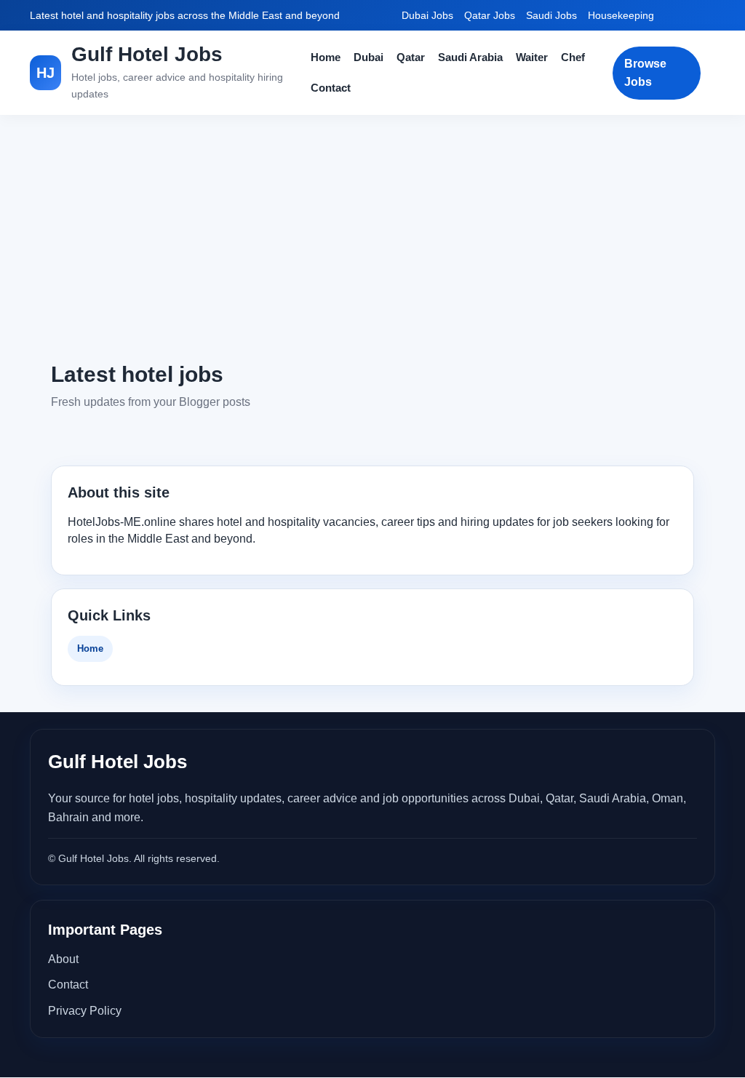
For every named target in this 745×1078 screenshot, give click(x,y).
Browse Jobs (645, 73)
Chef (573, 57)
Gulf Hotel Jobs (147, 54)
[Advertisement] (372, 237)
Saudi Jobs (551, 15)
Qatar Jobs (489, 15)
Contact (331, 87)
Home (325, 57)
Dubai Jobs (427, 15)
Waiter (532, 57)
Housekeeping (621, 15)
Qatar (411, 57)
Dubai (368, 57)
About (63, 959)
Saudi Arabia (470, 57)
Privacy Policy (84, 1011)
